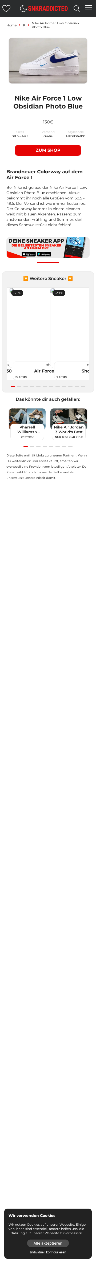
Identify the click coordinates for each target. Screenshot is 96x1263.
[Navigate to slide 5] (38, 386)
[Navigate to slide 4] (32, 386)
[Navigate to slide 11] (77, 386)
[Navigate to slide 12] (83, 386)
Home (11, 25)
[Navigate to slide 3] (25, 386)
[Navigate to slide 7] (51, 386)
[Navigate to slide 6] (45, 386)
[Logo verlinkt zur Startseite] (48, 8)
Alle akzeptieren (48, 1243)
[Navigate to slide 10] (70, 386)
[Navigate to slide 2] (19, 386)
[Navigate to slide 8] (57, 386)
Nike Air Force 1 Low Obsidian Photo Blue (55, 25)
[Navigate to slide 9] (64, 386)
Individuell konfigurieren (48, 1252)
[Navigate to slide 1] (13, 386)
